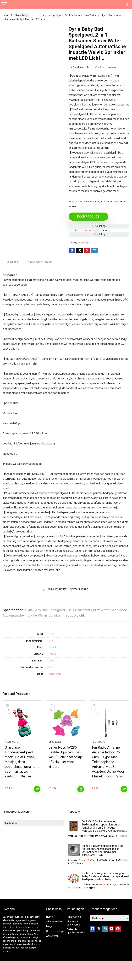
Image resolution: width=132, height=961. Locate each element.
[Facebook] (92, 929)
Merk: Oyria (55, 673)
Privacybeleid (74, 916)
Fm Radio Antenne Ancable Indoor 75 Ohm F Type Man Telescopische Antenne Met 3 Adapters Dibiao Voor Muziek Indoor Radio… (108, 761)
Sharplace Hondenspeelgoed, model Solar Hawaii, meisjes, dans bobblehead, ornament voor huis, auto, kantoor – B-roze (22, 761)
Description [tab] (13, 261)
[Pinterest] (118, 929)
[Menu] (4, 4)
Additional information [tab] (40, 261)
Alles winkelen (54, 921)
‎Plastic (53, 654)
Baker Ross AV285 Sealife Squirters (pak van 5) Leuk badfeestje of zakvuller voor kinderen (65, 757)
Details (117, 202)
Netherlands (90, 230)
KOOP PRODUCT (88, 216)
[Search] (127, 4)
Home (6, 15)
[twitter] (99, 929)
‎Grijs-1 (52, 647)
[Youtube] (111, 929)
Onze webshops (55, 931)
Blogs (49, 926)
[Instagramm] (105, 929)
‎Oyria (51, 634)
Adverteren (52, 936)
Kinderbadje (21, 15)
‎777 (51, 640)
